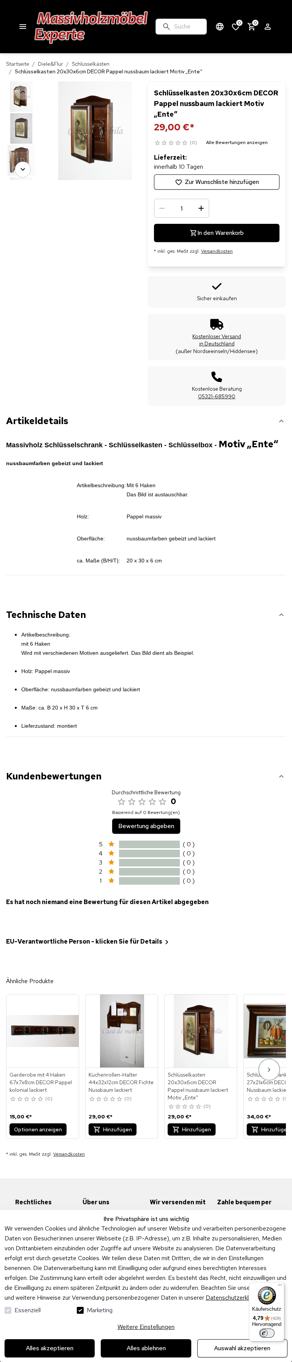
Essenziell (27, 1310)
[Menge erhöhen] (201, 208)
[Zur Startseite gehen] (91, 27)
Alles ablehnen (146, 1348)
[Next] (22, 169)
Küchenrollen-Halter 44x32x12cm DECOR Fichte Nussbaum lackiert (121, 1082)
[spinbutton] (181, 208)
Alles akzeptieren (49, 1348)
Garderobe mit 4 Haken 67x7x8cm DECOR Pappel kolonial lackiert (41, 1082)
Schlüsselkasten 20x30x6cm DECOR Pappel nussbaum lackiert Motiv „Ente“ (198, 1086)
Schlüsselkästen (91, 63)
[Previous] (22, 92)
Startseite (17, 63)
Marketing (100, 1310)
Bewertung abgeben (146, 826)
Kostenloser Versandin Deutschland (216, 340)
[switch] (267, 1333)
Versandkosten (217, 251)
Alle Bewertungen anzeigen (237, 142)
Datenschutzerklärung (234, 1298)
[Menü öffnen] (22, 26)
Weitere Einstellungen (146, 1327)
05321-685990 (216, 396)
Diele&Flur (50, 63)
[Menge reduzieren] (162, 208)
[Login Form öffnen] (267, 26)
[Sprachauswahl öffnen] (219, 26)
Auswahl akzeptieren (242, 1348)
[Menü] (279, 1286)
